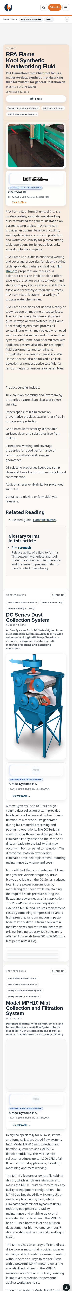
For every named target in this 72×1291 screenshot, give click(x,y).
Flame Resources (44, 520)
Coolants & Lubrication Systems (23, 108)
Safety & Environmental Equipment (25, 990)
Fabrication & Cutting (52, 602)
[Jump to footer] (66, 1287)
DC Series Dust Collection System (28, 617)
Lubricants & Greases (53, 108)
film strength (21, 548)
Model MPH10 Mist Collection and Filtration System (34, 1008)
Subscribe (55, 7)
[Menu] (65, 7)
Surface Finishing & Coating (21, 608)
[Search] (43, 7)
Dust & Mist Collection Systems (22, 978)
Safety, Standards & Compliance (23, 996)
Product (11, 48)
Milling (49, 19)
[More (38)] (67, 19)
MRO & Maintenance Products (22, 114)
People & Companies (31, 19)
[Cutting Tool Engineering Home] (8, 7)
